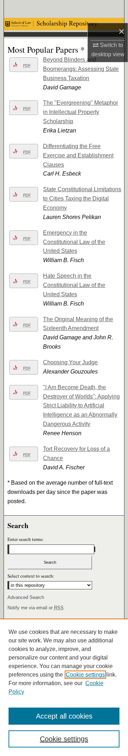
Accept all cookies (64, 716)
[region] (64, 687)
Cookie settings (85, 675)
